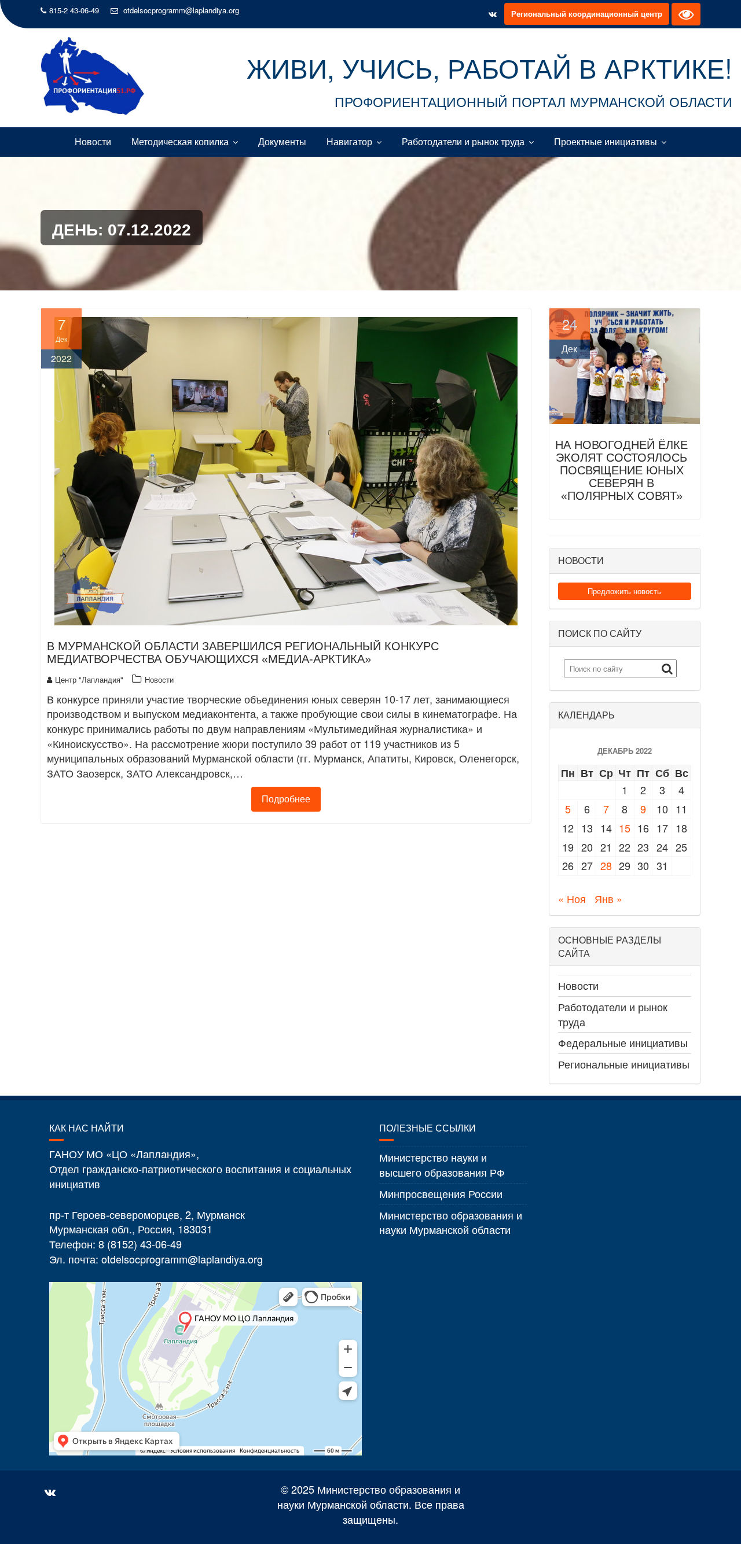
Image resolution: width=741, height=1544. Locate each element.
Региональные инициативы (623, 1063)
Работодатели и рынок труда (463, 141)
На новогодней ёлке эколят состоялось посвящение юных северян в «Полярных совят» (621, 470)
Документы (282, 141)
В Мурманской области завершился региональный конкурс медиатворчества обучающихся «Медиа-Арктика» (243, 652)
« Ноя (572, 898)
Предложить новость (624, 590)
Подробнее (286, 798)
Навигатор (349, 141)
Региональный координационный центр (586, 13)
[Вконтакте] (492, 14)
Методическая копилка (180, 141)
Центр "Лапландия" (89, 679)
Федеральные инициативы (623, 1042)
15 (624, 827)
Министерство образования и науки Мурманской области (450, 1222)
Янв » (608, 898)
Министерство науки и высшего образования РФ (442, 1164)
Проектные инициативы (605, 141)
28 (606, 865)
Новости (93, 141)
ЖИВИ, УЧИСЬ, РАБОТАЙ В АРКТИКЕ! (489, 67)
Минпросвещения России (440, 1193)
